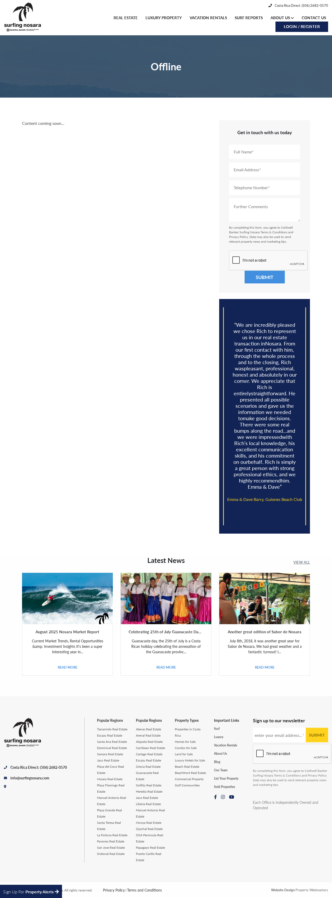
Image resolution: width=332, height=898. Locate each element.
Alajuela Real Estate (149, 741)
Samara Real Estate (110, 754)
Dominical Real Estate (112, 748)
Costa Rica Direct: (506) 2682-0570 (301, 5)
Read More (67, 667)
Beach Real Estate (187, 766)
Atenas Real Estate (148, 729)
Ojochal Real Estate (149, 829)
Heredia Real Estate (149, 791)
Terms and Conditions (144, 890)
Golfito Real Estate (148, 785)
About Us (220, 753)
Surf (217, 728)
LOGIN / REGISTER (302, 26)
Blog (217, 762)
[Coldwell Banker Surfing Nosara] (24, 17)
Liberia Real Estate (148, 804)
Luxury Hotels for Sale (190, 760)
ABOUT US (281, 17)
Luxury (218, 737)
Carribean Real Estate (150, 748)
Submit (264, 277)
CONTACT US (314, 17)
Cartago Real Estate (149, 754)
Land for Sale (184, 754)
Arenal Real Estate (148, 735)
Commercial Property (189, 779)
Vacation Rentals (225, 745)
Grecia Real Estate (148, 766)
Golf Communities (187, 785)
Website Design (283, 889)
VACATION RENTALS (208, 17)
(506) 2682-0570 (53, 767)
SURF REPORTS (249, 17)
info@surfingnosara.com (29, 777)
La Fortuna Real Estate (112, 835)
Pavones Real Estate (110, 841)
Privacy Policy (238, 237)
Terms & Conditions (273, 232)
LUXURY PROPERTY (164, 17)
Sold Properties (224, 787)
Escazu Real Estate (109, 735)
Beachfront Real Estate (190, 773)
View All (301, 562)
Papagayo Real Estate (150, 847)
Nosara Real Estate (109, 779)
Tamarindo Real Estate (112, 729)
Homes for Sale (185, 741)
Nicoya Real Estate (148, 822)
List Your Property (226, 778)
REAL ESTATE (126, 17)
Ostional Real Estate (111, 854)
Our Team (220, 770)
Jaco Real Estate (108, 760)
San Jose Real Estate (111, 847)
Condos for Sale (186, 748)
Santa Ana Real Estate (112, 741)
